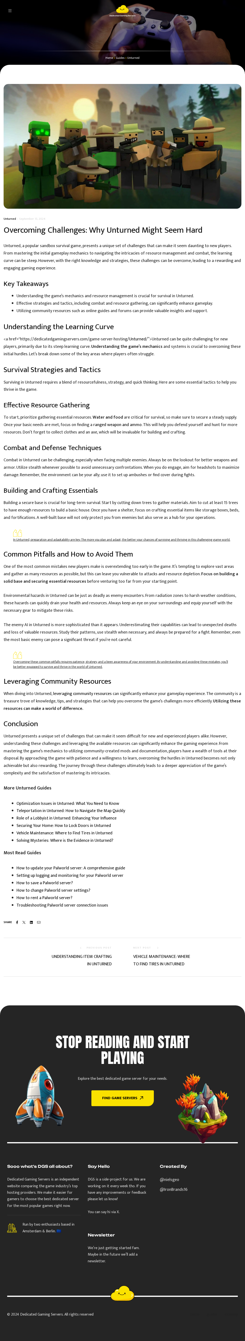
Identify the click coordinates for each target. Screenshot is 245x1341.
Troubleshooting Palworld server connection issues (62, 905)
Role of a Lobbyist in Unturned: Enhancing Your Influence (67, 818)
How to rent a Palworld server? (44, 898)
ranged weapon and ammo (117, 424)
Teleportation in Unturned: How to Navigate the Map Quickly (71, 810)
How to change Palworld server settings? (53, 890)
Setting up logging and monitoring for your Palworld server (70, 875)
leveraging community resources (82, 693)
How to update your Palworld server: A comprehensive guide (71, 868)
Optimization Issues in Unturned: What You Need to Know (68, 803)
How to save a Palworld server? (45, 883)
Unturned (10, 218)
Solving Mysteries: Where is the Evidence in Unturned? (65, 840)
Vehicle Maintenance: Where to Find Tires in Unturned (64, 833)
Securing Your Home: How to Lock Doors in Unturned (64, 825)
